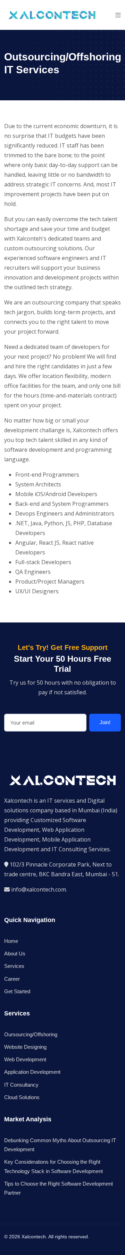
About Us (14, 953)
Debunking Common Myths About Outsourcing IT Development (60, 1144)
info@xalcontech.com (38, 889)
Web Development (25, 1059)
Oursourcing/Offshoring (30, 1034)
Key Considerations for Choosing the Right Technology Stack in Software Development (53, 1166)
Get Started (17, 991)
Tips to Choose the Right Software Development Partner (58, 1188)
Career (12, 979)
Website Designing (25, 1047)
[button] (118, 14)
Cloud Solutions (22, 1097)
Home (11, 941)
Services (14, 966)
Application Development (32, 1072)
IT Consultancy (21, 1085)
